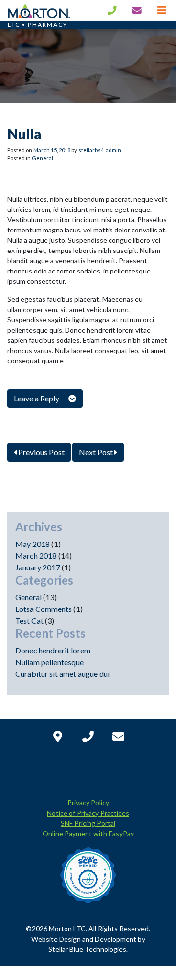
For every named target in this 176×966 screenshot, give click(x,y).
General (42, 158)
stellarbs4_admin (99, 150)
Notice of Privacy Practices (88, 813)
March (41, 150)
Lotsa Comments (43, 608)
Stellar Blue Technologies (87, 949)
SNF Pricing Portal (88, 823)
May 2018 (32, 543)
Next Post (96, 452)
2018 (64, 150)
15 (54, 150)
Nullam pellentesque (49, 662)
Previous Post (41, 452)
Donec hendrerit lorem (52, 650)
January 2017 (37, 567)
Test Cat (29, 620)
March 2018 (36, 555)
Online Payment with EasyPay (88, 833)
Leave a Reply (37, 398)
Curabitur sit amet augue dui (62, 673)
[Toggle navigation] (162, 10)
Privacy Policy (88, 802)
